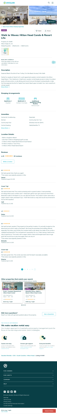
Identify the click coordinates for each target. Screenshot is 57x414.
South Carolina (21, 355)
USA (14, 355)
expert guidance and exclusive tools (26, 347)
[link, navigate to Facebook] (5, 391)
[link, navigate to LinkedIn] (15, 391)
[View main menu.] (52, 2)
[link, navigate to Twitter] (11, 391)
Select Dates (49, 411)
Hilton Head (30, 355)
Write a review (7, 161)
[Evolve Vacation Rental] (9, 3)
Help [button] (5, 384)
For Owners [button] (8, 371)
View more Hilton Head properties (13, 26)
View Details (4, 411)
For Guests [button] (8, 375)
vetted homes (5, 348)
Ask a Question (49, 314)
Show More (4, 87)
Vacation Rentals (6, 355)
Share (49, 31)
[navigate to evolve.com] (5, 366)
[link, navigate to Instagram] (8, 391)
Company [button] (7, 379)
